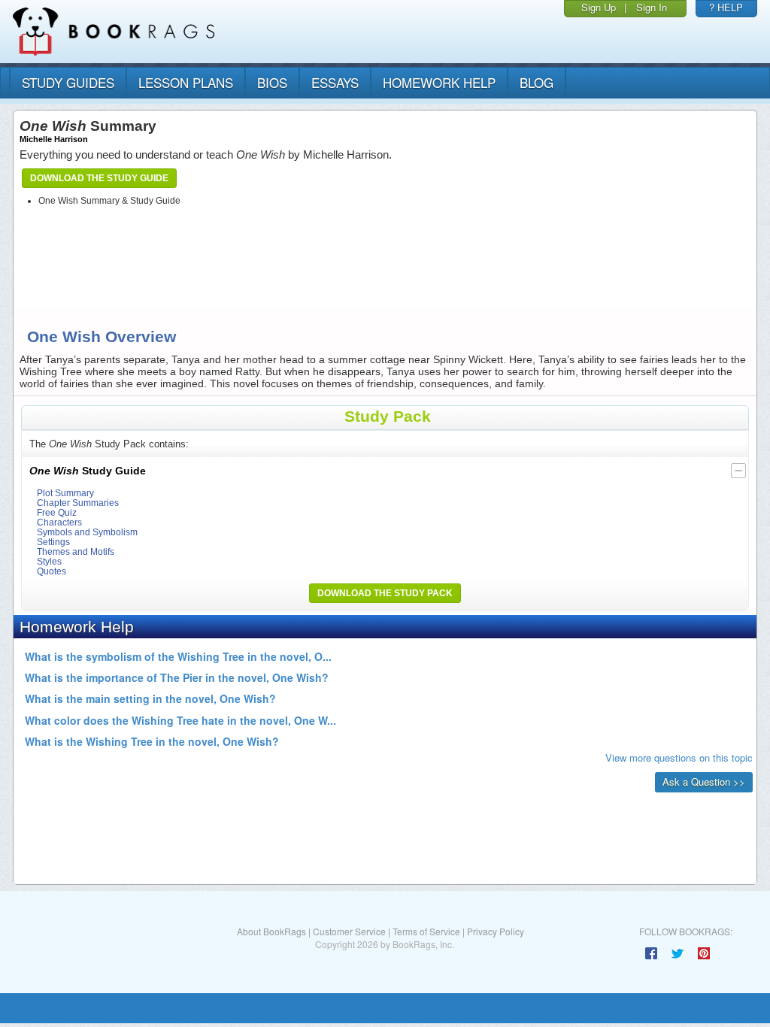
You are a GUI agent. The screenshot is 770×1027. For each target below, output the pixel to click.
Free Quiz (57, 512)
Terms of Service (426, 931)
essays (335, 82)
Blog (536, 82)
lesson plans (185, 82)
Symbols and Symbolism (87, 532)
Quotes (51, 571)
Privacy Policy (495, 931)
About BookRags (271, 931)
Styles (49, 561)
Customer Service (349, 931)
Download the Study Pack (385, 593)
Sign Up (598, 7)
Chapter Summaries (78, 502)
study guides (68, 82)
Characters (59, 522)
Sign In (651, 7)
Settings (53, 542)
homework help (439, 82)
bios (272, 82)
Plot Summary (65, 493)
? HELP (726, 7)
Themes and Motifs (75, 551)
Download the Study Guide (99, 178)
